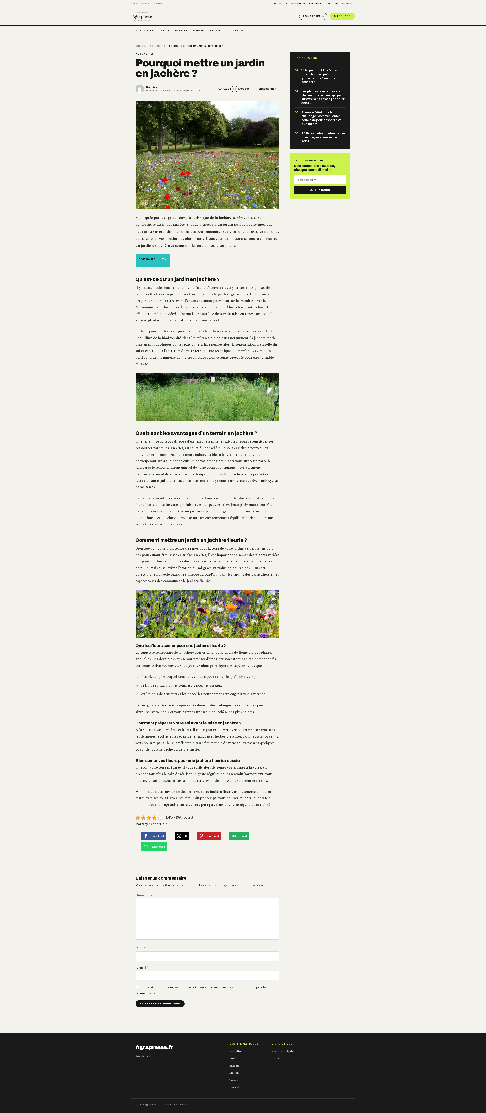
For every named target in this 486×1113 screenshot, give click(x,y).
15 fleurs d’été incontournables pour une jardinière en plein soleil (323, 137)
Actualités (145, 30)
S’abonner (342, 16)
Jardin (164, 30)
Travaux (216, 30)
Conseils (235, 30)
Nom (140, 948)
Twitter (332, 3)
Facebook (280, 3)
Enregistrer (267, 89)
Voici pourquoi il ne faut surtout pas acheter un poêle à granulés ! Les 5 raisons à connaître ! (323, 76)
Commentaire (147, 895)
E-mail (142, 967)
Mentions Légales (283, 1051)
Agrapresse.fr (154, 1047)
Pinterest (316, 3)
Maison (198, 30)
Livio (154, 87)
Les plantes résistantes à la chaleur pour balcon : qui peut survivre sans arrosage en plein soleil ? (323, 97)
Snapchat (348, 3)
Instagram (298, 3)
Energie (181, 30)
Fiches (276, 1058)
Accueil (141, 46)
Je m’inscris (320, 190)
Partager (224, 89)
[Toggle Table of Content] (161, 259)
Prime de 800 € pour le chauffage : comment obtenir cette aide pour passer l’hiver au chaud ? (321, 118)
